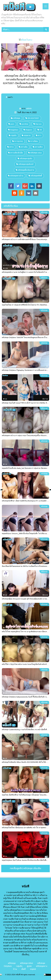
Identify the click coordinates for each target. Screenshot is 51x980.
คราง (11, 147)
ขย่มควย (27, 135)
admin (29, 108)
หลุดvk (33, 969)
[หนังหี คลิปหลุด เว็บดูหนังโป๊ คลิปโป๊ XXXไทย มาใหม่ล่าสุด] (21, 7)
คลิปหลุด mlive (36, 153)
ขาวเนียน (34, 141)
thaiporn (29, 130)
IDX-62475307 (33, 118)
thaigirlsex (14, 130)
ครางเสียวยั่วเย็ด (16, 153)
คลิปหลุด (16, 118)
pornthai (25, 124)
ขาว (39, 135)
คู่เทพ (29, 966)
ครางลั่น (24, 147)
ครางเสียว (39, 147)
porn (12, 124)
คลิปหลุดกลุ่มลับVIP (26, 164)
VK (41, 130)
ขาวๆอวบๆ (18, 141)
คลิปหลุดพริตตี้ (36, 176)
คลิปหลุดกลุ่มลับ (26, 159)
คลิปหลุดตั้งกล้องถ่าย (26, 170)
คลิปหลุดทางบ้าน (16, 176)
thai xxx (38, 124)
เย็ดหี (23, 969)
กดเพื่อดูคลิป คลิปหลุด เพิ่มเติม (25, 868)
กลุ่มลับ (13, 135)
